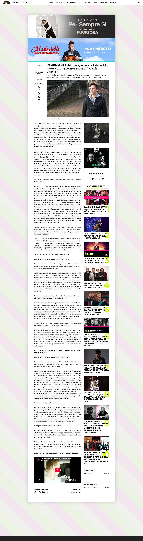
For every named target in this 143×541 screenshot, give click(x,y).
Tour (95, 2)
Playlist (113, 2)
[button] (39, 100)
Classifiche (85, 2)
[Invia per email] (39, 103)
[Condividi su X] (39, 93)
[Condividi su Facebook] (39, 90)
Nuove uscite (72, 2)
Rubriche (103, 2)
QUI (51, 433)
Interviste (60, 2)
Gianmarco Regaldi (39, 73)
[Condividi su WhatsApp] (39, 87)
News (51, 2)
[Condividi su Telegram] (39, 97)
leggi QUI (44, 157)
